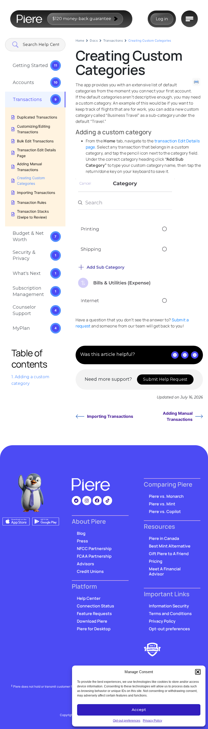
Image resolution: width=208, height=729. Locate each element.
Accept (139, 709)
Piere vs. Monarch (166, 496)
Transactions (113, 40)
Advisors (85, 564)
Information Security (169, 606)
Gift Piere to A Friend (169, 553)
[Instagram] (86, 500)
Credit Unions (90, 571)
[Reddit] (76, 500)
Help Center (88, 598)
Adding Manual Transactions (178, 416)
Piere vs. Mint (162, 504)
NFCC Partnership (94, 548)
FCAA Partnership (94, 556)
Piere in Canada (164, 538)
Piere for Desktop (94, 629)
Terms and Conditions (170, 613)
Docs (94, 40)
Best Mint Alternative (169, 546)
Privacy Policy (152, 720)
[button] (197, 671)
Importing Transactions (110, 416)
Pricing (155, 561)
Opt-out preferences (126, 720)
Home (80, 40)
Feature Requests (94, 613)
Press (82, 541)
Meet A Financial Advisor (165, 571)
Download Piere (92, 621)
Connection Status (95, 606)
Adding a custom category (30, 380)
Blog (81, 533)
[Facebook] (97, 500)
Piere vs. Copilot (165, 511)
